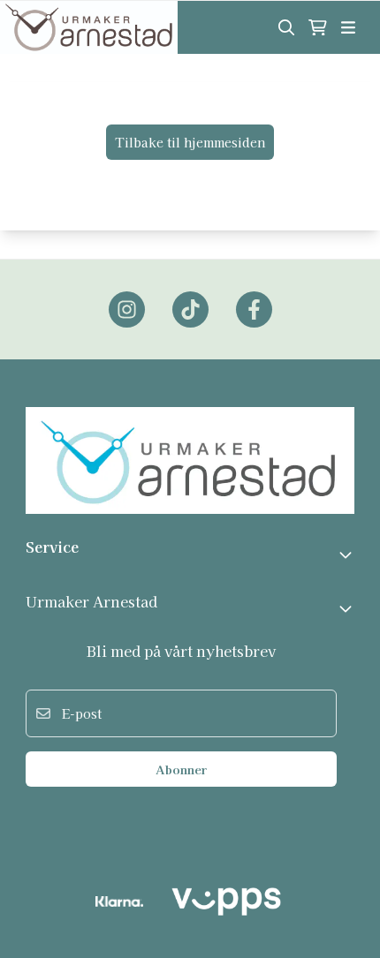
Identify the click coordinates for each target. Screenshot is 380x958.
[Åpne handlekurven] (317, 27)
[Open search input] (286, 27)
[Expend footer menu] (347, 608)
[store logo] (88, 27)
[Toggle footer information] (347, 554)
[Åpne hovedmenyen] (348, 27)
